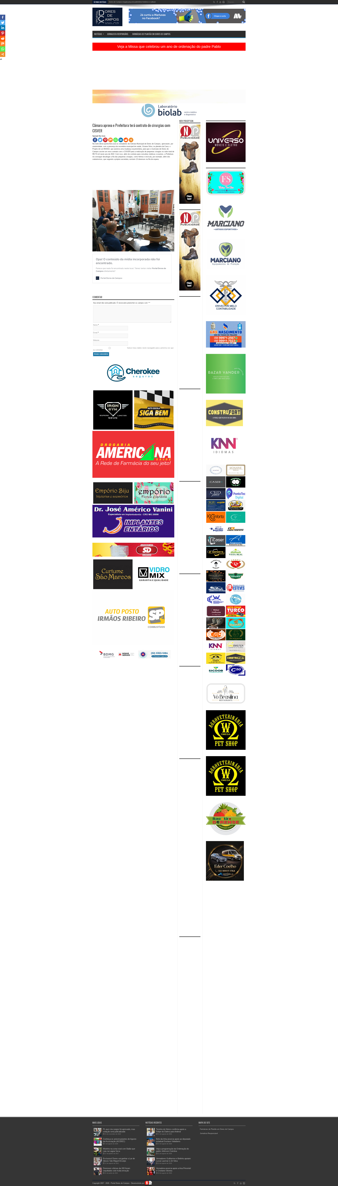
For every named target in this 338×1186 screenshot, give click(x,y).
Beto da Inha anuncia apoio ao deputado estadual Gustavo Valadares (173, 1140)
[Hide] (1, 59)
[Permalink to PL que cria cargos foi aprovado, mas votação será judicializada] (98, 1135)
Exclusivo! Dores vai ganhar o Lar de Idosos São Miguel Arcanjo (119, 1159)
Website (96, 340)
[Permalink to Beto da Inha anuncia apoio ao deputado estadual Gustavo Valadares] (151, 1145)
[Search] (244, 2)
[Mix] (110, 140)
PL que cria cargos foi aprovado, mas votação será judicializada (119, 1130)
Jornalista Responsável (117, 34)
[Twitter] (100, 140)
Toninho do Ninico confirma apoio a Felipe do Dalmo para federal (171, 1130)
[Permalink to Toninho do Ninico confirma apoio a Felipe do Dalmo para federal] (151, 1135)
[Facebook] (95, 140)
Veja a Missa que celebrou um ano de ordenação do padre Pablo (169, 47)
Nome (95, 325)
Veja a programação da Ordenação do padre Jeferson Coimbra (172, 1150)
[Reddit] (126, 140)
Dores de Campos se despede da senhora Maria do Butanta (130, 2)
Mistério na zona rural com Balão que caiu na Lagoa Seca (119, 1150)
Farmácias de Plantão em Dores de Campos (151, 34)
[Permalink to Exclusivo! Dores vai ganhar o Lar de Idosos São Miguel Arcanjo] (98, 1165)
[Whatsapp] (115, 140)
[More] (131, 140)
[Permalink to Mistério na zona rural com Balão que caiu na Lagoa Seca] (98, 1155)
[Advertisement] (169, 71)
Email (95, 333)
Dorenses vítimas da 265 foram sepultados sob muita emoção (116, 1169)
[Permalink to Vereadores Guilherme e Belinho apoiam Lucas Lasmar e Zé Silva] (151, 1165)
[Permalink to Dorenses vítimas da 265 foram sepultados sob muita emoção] (98, 1174)
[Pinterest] (105, 140)
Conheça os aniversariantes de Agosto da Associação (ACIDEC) (119, 1140)
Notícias (98, 34)
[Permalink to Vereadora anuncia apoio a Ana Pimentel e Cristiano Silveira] (151, 1174)
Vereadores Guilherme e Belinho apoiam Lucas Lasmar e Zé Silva (173, 1159)
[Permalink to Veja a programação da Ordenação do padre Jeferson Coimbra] (151, 1155)
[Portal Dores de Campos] (107, 24)
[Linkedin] (120, 140)
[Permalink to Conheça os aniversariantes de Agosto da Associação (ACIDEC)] (98, 1145)
